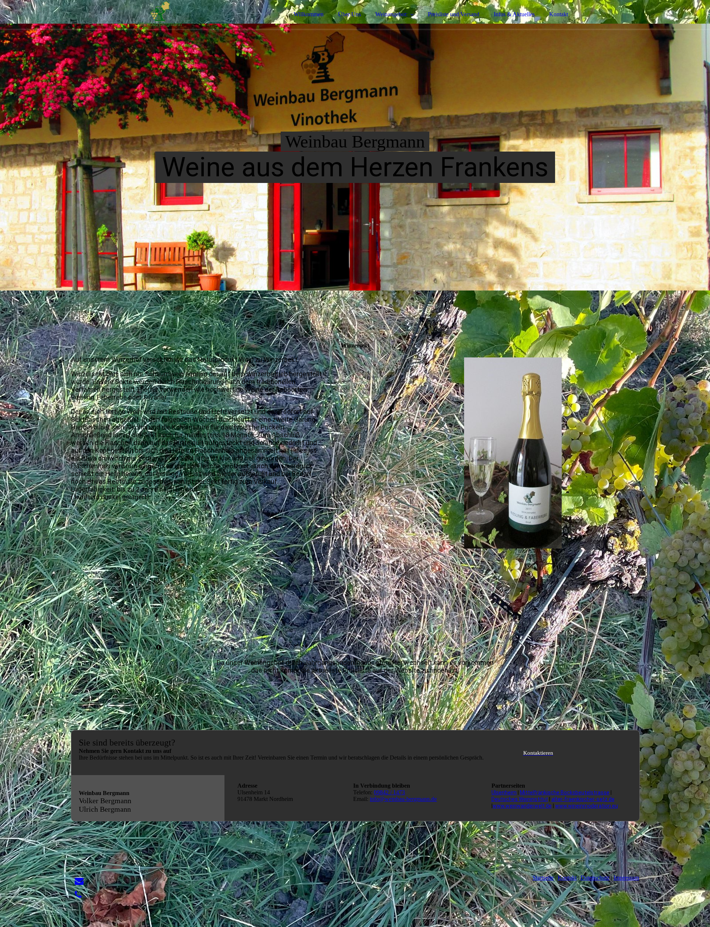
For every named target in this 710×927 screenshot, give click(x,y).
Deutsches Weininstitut (519, 799)
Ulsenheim (504, 792)
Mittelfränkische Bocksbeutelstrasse (564, 792)
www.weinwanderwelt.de (522, 806)
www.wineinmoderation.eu (586, 806)
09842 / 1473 (389, 792)
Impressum (626, 878)
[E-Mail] (79, 881)
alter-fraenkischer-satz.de (583, 799)
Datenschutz (595, 878)
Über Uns (349, 14)
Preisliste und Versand (453, 14)
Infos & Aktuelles (514, 14)
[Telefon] (78, 895)
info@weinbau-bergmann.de (403, 799)
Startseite (543, 878)
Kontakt (558, 14)
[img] (135, 26)
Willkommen (309, 14)
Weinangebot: (391, 14)
